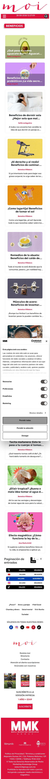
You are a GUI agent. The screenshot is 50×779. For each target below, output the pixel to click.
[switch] (44, 389)
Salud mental (27, 609)
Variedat (25, 614)
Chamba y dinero (13, 609)
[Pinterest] (33, 627)
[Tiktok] (39, 627)
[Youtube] (27, 627)
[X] (22, 627)
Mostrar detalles (36, 413)
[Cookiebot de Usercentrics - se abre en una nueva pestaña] (31, 341)
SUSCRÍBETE (25, 706)
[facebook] (11, 627)
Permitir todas (25, 420)
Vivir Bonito (39, 609)
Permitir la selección (25, 428)
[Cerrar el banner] (46, 341)
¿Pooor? (12, 605)
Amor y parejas (24, 605)
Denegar (25, 436)
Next (33, 561)
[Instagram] (16, 627)
